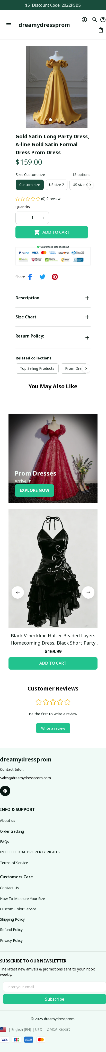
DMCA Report (58, 1029)
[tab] (50, 119)
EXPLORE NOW (34, 490)
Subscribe (54, 999)
